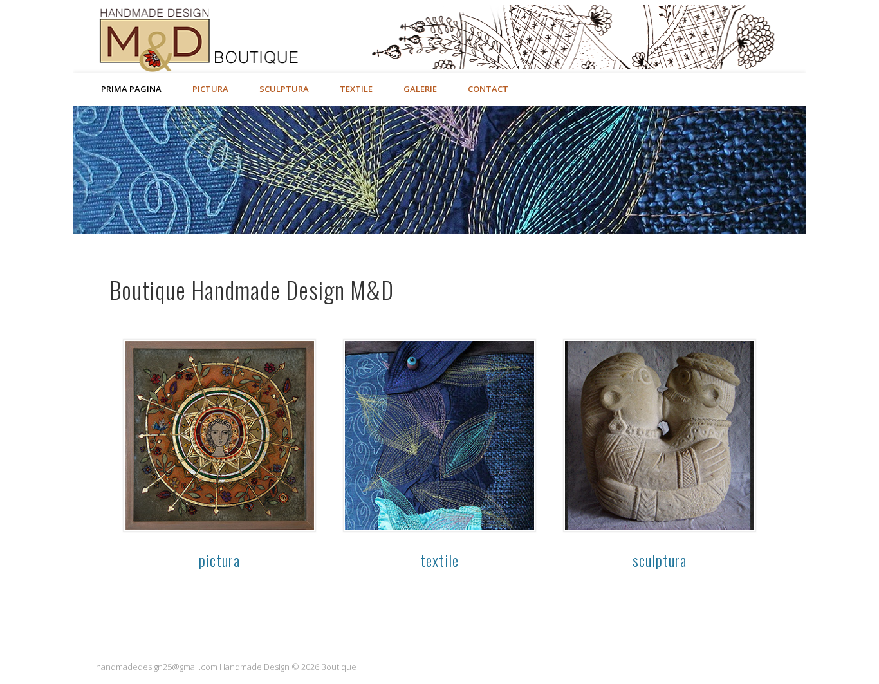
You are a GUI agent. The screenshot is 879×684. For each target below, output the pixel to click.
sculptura (660, 559)
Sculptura (284, 89)
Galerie (420, 89)
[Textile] (439, 435)
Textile (356, 89)
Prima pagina (131, 89)
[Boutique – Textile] (439, 170)
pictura (219, 559)
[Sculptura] (659, 435)
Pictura (210, 89)
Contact (488, 89)
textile (439, 559)
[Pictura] (219, 435)
